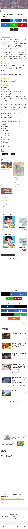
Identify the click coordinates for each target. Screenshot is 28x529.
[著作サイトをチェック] (7, 306)
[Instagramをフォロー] (20, 310)
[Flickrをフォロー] (7, 314)
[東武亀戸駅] (5, 37)
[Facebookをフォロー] (7, 310)
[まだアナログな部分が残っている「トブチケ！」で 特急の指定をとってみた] (6, 191)
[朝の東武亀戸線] (6, 165)
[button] (14, 29)
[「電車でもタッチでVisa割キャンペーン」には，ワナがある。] (18, 169)
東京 (14, 255)
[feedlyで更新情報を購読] (20, 314)
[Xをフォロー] (20, 306)
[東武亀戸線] (5, 63)
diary (4, 255)
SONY (9, 255)
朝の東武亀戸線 (5, 169)
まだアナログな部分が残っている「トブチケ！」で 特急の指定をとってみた (7, 199)
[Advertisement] (14, 274)
